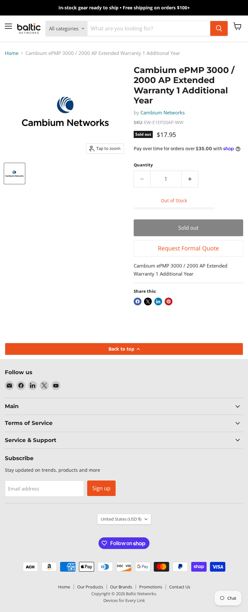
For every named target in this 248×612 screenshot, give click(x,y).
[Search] (219, 28)
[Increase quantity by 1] (190, 179)
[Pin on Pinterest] (168, 301)
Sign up (101, 488)
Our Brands (121, 587)
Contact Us (179, 587)
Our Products (90, 587)
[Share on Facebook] (137, 301)
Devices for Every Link (124, 600)
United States (121, 519)
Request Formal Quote (188, 248)
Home (11, 53)
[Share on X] (148, 301)
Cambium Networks (162, 112)
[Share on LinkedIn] (158, 301)
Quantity (143, 165)
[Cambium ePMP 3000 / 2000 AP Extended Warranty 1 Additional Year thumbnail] (14, 173)
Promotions (150, 587)
